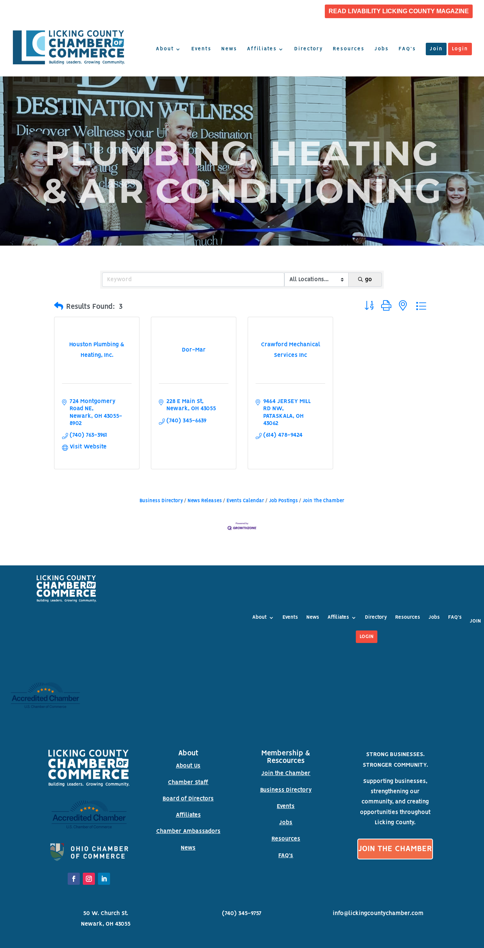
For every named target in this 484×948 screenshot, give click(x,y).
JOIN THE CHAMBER (395, 849)
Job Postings (283, 500)
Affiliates (262, 49)
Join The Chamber (323, 500)
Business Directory (161, 500)
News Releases (205, 500)
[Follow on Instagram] (89, 879)
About (165, 49)
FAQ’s (407, 49)
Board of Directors (188, 799)
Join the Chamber (285, 774)
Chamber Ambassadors (188, 831)
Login (460, 49)
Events (201, 49)
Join (436, 49)
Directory (308, 49)
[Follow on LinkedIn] (104, 879)
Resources (349, 49)
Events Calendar (245, 500)
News (229, 49)
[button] (58, 307)
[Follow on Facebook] (74, 879)
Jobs (381, 49)
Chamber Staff (188, 783)
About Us (188, 766)
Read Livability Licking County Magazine (399, 11)
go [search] (368, 280)
